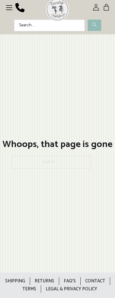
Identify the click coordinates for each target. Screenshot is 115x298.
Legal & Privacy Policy (71, 289)
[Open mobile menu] (9, 7)
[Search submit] (94, 25)
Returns (44, 281)
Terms (29, 289)
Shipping (15, 281)
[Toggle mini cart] (106, 7)
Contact (95, 281)
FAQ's (70, 281)
